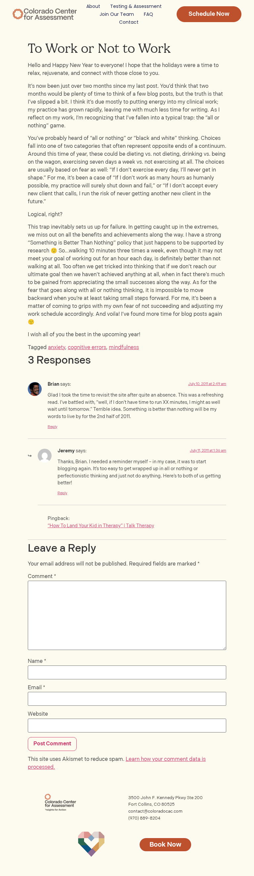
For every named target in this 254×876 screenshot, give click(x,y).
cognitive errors (87, 347)
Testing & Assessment (136, 6)
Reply (52, 427)
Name (37, 661)
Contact (129, 22)
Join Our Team (117, 14)
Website (38, 714)
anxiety (56, 347)
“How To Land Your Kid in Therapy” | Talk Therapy (101, 526)
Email (36, 688)
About (93, 6)
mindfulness (124, 347)
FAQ (148, 14)
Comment (42, 576)
